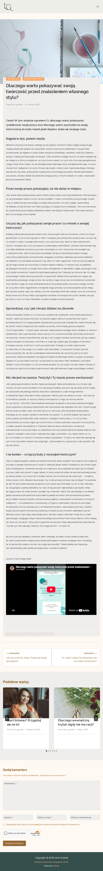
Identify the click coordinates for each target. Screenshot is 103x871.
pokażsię (23, 634)
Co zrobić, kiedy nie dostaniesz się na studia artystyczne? (79, 657)
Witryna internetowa (81, 817)
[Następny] (96, 718)
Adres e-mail (44, 817)
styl (39, 634)
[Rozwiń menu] (97, 7)
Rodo (66, 862)
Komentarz (10, 783)
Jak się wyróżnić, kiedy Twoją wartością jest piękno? (26, 657)
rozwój (32, 634)
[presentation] (26, 702)
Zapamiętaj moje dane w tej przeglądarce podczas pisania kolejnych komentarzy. (43, 824)
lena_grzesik (16, 104)
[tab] (46, 751)
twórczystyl (48, 634)
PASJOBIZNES (13, 79)
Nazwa (8, 817)
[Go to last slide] (7, 718)
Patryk (56, 866)
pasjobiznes (12, 634)
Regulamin (58, 862)
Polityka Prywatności (43, 862)
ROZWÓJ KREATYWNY (33, 79)
